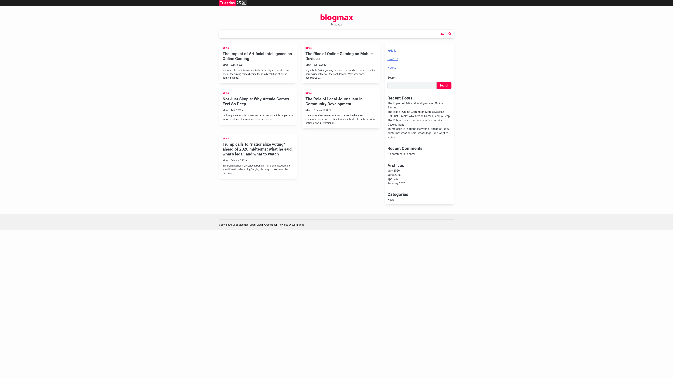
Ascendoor (271, 224)
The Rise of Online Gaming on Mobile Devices (339, 56)
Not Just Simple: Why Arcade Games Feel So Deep (256, 101)
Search (392, 77)
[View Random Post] (442, 33)
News (226, 48)
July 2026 (394, 170)
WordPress (298, 224)
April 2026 (394, 179)
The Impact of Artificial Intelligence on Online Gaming (257, 56)
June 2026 (394, 175)
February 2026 (396, 183)
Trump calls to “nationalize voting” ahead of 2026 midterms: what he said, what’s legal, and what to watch (258, 149)
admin (225, 65)
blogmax (336, 17)
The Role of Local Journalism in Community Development (334, 101)
